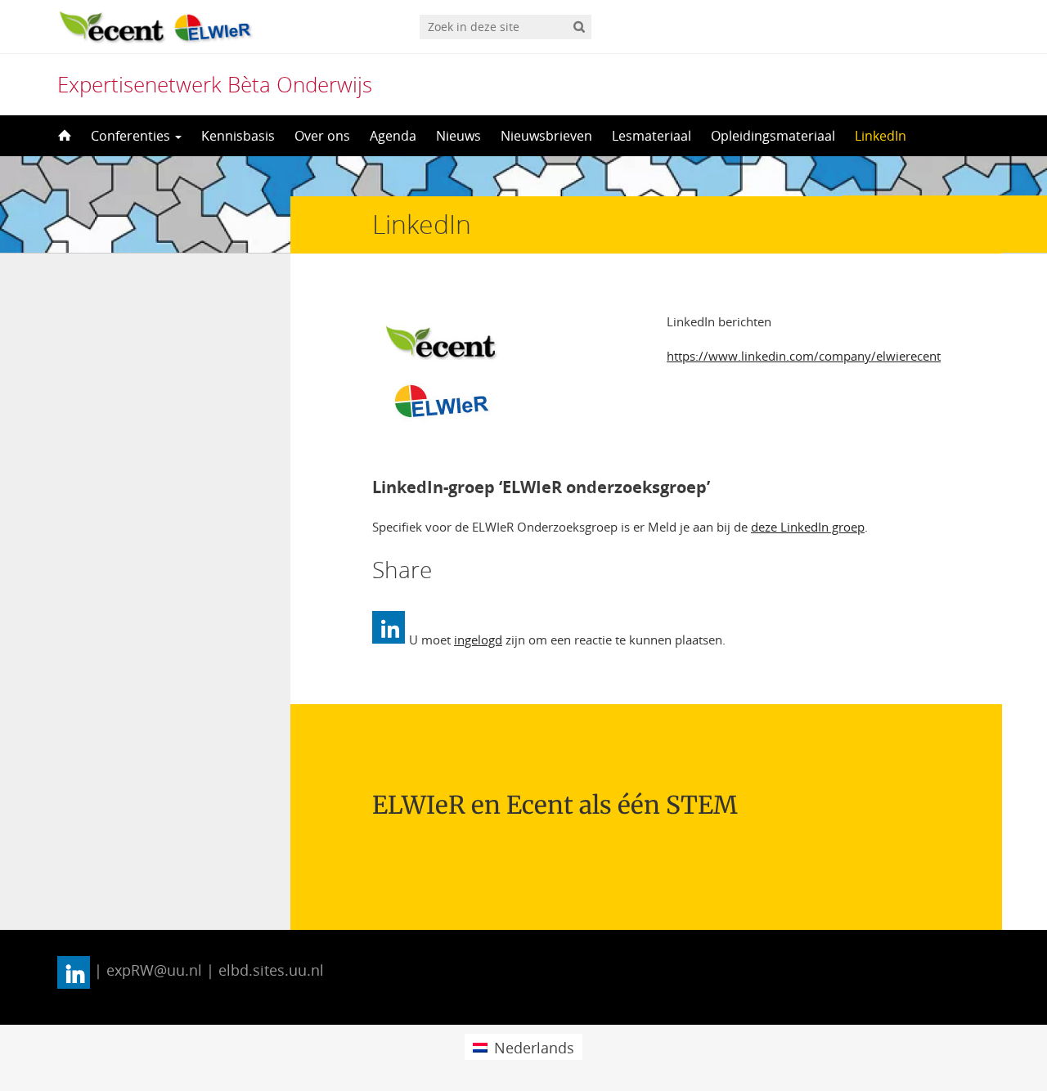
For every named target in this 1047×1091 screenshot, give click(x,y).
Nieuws (458, 136)
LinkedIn (880, 136)
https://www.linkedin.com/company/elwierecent (804, 356)
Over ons (322, 136)
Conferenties (132, 136)
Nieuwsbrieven (546, 136)
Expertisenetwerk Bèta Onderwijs (214, 84)
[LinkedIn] (388, 627)
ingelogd (478, 639)
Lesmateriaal (651, 136)
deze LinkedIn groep (808, 527)
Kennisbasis (238, 136)
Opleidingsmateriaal (773, 136)
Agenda (393, 136)
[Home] (63, 135)
